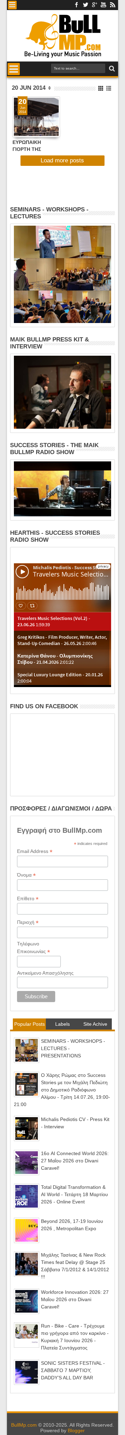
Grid (101, 88)
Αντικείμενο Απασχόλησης (45, 973)
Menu (12, 5)
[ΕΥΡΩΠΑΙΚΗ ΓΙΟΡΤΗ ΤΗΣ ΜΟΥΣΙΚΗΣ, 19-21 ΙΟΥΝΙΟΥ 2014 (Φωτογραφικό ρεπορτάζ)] (36, 117)
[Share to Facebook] (17, 125)
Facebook (76, 5)
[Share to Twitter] (25, 125)
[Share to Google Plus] (33, 125)
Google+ (94, 5)
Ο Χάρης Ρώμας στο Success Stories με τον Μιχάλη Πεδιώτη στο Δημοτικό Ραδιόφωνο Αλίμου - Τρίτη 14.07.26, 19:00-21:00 (62, 1089)
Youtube (103, 5)
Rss (112, 5)
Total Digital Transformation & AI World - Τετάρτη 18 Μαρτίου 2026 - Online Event (74, 1194)
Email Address (34, 851)
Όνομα (26, 875)
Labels (62, 1024)
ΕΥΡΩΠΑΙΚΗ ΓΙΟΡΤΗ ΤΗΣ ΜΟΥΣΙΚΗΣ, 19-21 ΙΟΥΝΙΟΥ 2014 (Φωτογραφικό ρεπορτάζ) (32, 145)
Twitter (85, 5)
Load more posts (62, 160)
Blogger (76, 1430)
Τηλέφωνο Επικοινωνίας (33, 948)
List (109, 88)
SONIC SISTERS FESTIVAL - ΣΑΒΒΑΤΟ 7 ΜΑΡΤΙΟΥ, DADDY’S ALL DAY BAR (73, 1370)
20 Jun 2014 (28, 87)
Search (111, 69)
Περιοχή (28, 922)
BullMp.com (24, 1425)
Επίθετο (28, 898)
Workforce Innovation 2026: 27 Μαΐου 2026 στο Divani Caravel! (75, 1299)
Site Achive (95, 1024)
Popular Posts (29, 1024)
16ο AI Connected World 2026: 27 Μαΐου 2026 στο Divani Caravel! (75, 1161)
